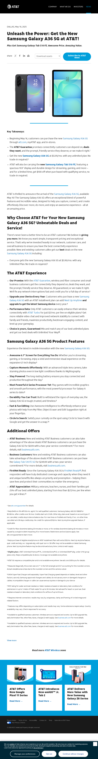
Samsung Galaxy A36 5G (75, 138)
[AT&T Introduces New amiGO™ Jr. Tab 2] (49, 675)
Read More (15, 701)
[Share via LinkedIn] (24, 55)
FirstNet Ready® (72, 470)
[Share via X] (15, 55)
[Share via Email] (28, 55)
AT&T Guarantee (41, 280)
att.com (23, 142)
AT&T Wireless (52, 650)
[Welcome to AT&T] (13, 6)
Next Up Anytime (73, 300)
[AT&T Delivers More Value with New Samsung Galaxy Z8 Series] (78, 675)
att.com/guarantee (18, 506)
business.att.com (30, 449)
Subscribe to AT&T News (77, 56)
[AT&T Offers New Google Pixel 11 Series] (20, 675)
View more (11, 640)
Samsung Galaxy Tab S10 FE (60, 164)
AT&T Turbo (34, 312)
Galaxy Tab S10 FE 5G (24, 461)
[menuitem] (52, 6)
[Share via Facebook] (19, 55)
